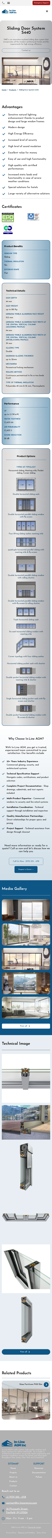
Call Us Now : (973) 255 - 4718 (26, 861)
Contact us (26, 50)
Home (4, 90)
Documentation (39, 1473)
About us (13, 1477)
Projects (13, 1473)
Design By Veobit (34, 1527)
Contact (13, 1486)
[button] (47, 11)
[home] (9, 11)
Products (12, 90)
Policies (39, 1477)
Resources (38, 1468)
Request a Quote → (26, 869)
